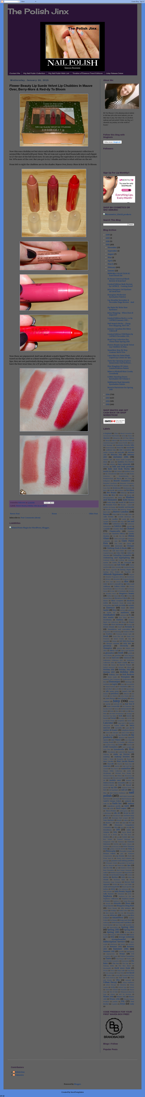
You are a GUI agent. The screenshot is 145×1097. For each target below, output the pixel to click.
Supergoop (130, 951)
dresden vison (111, 593)
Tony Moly (120, 973)
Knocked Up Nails (109, 716)
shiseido (117, 903)
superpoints (110, 954)
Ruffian (105, 889)
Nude (132, 820)
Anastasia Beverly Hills (125, 445)
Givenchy (124, 646)
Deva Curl (109, 582)
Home (54, 514)
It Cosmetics (123, 687)
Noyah (119, 820)
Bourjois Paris (111, 505)
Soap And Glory (126, 920)
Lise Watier (116, 740)
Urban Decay (110, 982)
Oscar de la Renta (110, 834)
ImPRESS (106, 684)
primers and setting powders (122, 861)
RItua (130, 877)
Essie (123, 608)
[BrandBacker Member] (114, 1038)
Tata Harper (120, 959)
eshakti (131, 605)
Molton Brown (108, 783)
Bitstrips (124, 493)
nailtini (131, 803)
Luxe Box (106, 749)
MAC (131, 749)
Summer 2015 (109, 951)
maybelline (126, 768)
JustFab (108, 704)
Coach (129, 551)
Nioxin (108, 815)
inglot (114, 684)
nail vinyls (115, 799)
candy (124, 519)
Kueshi (105, 718)
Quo (129, 865)
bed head (128, 478)
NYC (130, 823)
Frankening (117, 631)
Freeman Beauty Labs (124, 634)
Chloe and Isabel (119, 538)
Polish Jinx (20, 1072)
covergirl (127, 562)
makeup (106, 757)
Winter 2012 (121, 997)
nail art (124, 790)
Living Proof (108, 742)
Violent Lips (122, 987)
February (112, 267)
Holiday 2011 (108, 669)
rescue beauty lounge (117, 875)
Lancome (108, 723)
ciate (116, 541)
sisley (132, 910)
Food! (120, 627)
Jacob (117, 689)
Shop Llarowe (108, 906)
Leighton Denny (128, 730)
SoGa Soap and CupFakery (122, 922)
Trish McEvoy (110, 977)
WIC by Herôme (125, 994)
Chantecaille (114, 531)
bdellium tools (129, 471)
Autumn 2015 (107, 459)
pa (118, 837)
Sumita (122, 944)
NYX (105, 825)
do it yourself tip (116, 584)
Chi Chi (121, 536)
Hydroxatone (127, 679)
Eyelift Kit (111, 612)
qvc (117, 868)
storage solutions (126, 937)
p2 (113, 837)
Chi (114, 536)
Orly (115, 832)
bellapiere (106, 481)
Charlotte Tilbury (118, 534)
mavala (105, 768)
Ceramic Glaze (118, 529)
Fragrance (106, 631)
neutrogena (124, 811)
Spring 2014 (129, 930)
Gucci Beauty (107, 655)
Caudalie (106, 529)
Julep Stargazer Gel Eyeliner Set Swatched (119, 290)
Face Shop (123, 617)
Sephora (107, 896)
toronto (117, 975)
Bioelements (127, 488)
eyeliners (125, 612)
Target (115, 956)
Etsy (114, 610)
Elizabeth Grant (117, 603)
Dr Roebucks (121, 591)
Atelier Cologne (108, 452)
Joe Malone (114, 696)
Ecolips (129, 596)
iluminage (128, 682)
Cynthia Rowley (129, 567)
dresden (131, 591)
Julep (116, 701)
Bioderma (116, 488)
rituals (105, 880)
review (130, 875)
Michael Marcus (108, 776)
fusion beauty (119, 639)
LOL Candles (120, 742)
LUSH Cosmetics (110, 747)
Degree (131, 574)
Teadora (129, 959)
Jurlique (131, 701)
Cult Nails (121, 565)
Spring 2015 (113, 932)
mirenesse (106, 778)
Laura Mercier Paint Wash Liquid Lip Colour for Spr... (120, 356)
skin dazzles (110, 913)
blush (120, 497)
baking (112, 464)
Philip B (131, 849)
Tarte (108, 958)
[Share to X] (49, 503)
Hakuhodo (127, 658)
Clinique (130, 546)
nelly (111, 808)
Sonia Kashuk (108, 925)
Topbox (109, 975)
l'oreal (113, 718)
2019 (108, 235)
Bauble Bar (107, 471)
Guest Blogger (129, 655)
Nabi (104, 790)
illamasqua (114, 681)
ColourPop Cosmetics (122, 555)
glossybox (109, 653)
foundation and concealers (119, 629)
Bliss (113, 495)
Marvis (119, 764)
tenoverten (125, 961)
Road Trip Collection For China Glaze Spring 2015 (119, 340)
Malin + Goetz (108, 759)
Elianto (105, 600)
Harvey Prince (125, 665)
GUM (107, 658)
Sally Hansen (108, 894)
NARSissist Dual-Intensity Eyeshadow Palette (119, 383)
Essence (110, 607)
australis (120, 452)
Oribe (129, 830)
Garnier (106, 641)
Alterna (114, 440)
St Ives (127, 932)
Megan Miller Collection (112, 771)
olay (127, 827)
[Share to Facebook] (51, 503)
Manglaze (120, 759)
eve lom (122, 610)
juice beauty (122, 698)
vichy (113, 987)
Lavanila (118, 728)
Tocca (113, 970)
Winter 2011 (108, 997)
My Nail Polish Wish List (58, 73)
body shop (111, 502)
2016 (108, 241)
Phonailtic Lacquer (125, 851)
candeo (105, 519)
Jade (122, 689)
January (111, 271)
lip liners (112, 735)
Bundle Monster (111, 509)
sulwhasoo (113, 944)
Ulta (118, 980)
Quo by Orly (108, 868)
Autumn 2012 (116, 455)
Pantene (121, 842)
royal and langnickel (111, 887)
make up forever (121, 754)
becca (119, 478)
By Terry (122, 514)
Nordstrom (117, 815)
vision (108, 989)
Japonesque (130, 689)
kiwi (126, 711)
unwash (128, 980)
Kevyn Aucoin (126, 709)
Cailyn (130, 514)
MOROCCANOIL (108, 785)
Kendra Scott (107, 709)
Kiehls (105, 711)
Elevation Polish (121, 598)
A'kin (116, 433)
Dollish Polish (119, 586)
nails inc (106, 803)
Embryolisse (107, 605)
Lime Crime (125, 732)
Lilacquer (116, 732)
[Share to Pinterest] (53, 503)
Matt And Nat (127, 766)
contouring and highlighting (116, 558)
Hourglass (125, 677)
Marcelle (110, 764)
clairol (129, 543)
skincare (114, 915)
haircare (115, 658)
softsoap (106, 922)
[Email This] (45, 503)
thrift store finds (122, 968)
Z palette (115, 1004)
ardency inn (111, 450)
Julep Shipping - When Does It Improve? (120, 314)
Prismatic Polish (111, 863)
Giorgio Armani (112, 643)
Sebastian (121, 894)
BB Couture (118, 471)
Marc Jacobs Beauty (125, 761)
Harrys (113, 665)
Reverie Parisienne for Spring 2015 (120, 388)
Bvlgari (114, 514)
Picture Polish (109, 854)
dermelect (116, 579)
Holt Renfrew (128, 674)
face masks (108, 617)
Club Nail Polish (118, 551)
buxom (106, 514)
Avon (105, 462)
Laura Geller (119, 725)
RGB (123, 877)
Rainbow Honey (126, 868)
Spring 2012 (127, 927)
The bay (115, 963)
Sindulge (113, 910)
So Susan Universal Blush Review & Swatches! (118, 280)
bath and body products (123, 466)
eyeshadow (109, 615)
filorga (123, 622)
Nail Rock (106, 799)
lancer (129, 720)
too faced (130, 973)
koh (120, 716)
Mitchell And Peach (119, 778)
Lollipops (131, 742)
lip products (42, 506)
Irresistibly (130, 684)
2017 (108, 238)
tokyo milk (121, 970)
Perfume (106, 846)
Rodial (115, 884)
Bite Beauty (112, 493)
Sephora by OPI (125, 896)
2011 (108, 404)
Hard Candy (122, 662)
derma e (108, 579)
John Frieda (125, 696)
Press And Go (108, 858)
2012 (108, 401)
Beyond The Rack (111, 485)
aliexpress (116, 438)
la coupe (122, 718)
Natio (105, 808)
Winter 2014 (115, 999)
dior (126, 581)
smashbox (117, 917)
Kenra (117, 709)
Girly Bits (127, 643)
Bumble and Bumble (126, 507)
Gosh (120, 653)
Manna (129, 759)
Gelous (114, 641)
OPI (118, 829)
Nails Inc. (117, 803)
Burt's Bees (107, 512)
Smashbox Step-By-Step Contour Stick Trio (117, 351)
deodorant (130, 577)
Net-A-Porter (111, 811)
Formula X (129, 627)
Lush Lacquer (127, 747)
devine (118, 582)
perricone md (116, 846)
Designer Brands (128, 579)
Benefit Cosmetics (122, 481)
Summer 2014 (120, 949)
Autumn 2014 (120, 457)
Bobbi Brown (128, 500)
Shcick (108, 903)
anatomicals (110, 447)
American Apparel (109, 443)
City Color (118, 543)
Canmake (114, 521)
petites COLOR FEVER (117, 849)
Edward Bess (107, 598)
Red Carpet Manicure (124, 870)
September (112, 251)
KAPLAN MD (117, 704)
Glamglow (107, 648)
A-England (107, 433)
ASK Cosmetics (125, 450)
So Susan (113, 920)
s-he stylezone (123, 889)
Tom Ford (130, 970)
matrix (117, 766)
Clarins (106, 546)
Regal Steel (128, 872)
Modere (128, 780)
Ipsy (122, 684)
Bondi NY (122, 502)
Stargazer (113, 934)
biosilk (112, 490)
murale (105, 787)
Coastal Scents (108, 553)
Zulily (132, 1004)
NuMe (117, 823)
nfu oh (117, 813)
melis (129, 771)
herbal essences (109, 667)
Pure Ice (120, 865)
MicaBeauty (107, 773)
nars (126, 806)
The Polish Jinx (38, 11)
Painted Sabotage (124, 839)
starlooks (123, 935)
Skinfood (124, 915)
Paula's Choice (127, 844)
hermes (121, 667)
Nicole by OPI (128, 813)
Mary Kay (128, 764)
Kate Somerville (113, 706)
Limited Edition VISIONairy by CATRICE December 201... (120, 335)
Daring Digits (125, 570)
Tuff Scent (123, 978)
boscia (131, 502)
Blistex (121, 495)
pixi (121, 853)
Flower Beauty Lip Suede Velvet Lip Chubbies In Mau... (121, 346)
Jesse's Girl (126, 691)
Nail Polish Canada (125, 796)
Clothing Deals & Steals (117, 548)
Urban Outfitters (128, 982)
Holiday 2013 (109, 672)
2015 (108, 245)
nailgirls (128, 801)
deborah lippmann (113, 574)
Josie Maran (110, 698)
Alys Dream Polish (126, 440)
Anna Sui (120, 448)
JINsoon (126, 694)
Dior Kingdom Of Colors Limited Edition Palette (118, 367)
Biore (105, 490)
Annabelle (130, 448)
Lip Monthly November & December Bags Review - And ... (121, 302)
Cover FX (116, 562)
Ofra (116, 827)
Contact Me (14, 73)
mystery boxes (127, 787)
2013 (108, 398)
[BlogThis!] (47, 503)
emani (129, 603)
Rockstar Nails (119, 879)
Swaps (122, 954)
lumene (129, 745)
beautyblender (124, 476)
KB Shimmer (127, 706)
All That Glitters (128, 438)
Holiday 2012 (124, 669)
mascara (107, 766)
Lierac (108, 732)
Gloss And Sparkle (127, 650)
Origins (106, 832)
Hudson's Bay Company (111, 679)
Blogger (77, 1084)
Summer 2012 (116, 946)
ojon (122, 827)
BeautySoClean (108, 478)
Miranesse (128, 776)
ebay (122, 596)
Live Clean (128, 740)
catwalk (129, 526)
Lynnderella (119, 749)
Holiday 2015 (114, 675)
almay (107, 440)
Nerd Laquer (121, 808)
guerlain (118, 655)
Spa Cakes (119, 925)
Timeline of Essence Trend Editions (88, 73)
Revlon (115, 877)
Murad (128, 785)
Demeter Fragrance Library (115, 577)
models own (115, 780)
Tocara (105, 970)
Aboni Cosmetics (126, 433)
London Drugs (110, 745)
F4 (130, 615)
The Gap (125, 963)
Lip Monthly (123, 735)
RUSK (113, 889)
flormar (129, 624)
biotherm (120, 490)
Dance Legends (111, 569)
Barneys (106, 466)
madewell (121, 752)
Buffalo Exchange (109, 507)
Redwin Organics (116, 872)
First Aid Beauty (117, 624)
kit (122, 711)
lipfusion (122, 737)
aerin (123, 436)
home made (112, 677)
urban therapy (111, 985)
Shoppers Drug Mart (125, 906)
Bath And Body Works (119, 469)
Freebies (109, 634)
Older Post (93, 514)
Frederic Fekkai (128, 631)
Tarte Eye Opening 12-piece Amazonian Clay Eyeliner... (120, 362)
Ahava (130, 436)
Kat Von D (129, 704)
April (110, 261)
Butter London (121, 511)
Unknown (19, 1075)
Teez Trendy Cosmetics (111, 961)
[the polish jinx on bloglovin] (112, 143)
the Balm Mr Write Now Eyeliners (117, 308)
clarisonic (119, 546)
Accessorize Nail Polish (111, 436)
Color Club (120, 553)
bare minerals (124, 464)
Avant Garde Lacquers (124, 459)
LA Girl (129, 718)
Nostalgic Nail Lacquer (120, 818)
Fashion (119, 620)
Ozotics (106, 837)
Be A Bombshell (111, 474)
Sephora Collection (110, 899)
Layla (127, 728)
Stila (112, 937)
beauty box (123, 474)
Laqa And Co (122, 723)
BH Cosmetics (124, 485)
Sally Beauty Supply (122, 891)
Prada (130, 856)
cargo (122, 521)
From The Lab (118, 636)
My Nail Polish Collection (34, 73)
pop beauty (119, 856)
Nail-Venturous (127, 799)
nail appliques (113, 790)
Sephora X (116, 901)
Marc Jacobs (108, 761)
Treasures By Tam (128, 975)
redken (105, 872)
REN (104, 875)
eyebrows (131, 610)
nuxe (124, 823)
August (111, 254)
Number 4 (109, 823)
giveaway (107, 646)
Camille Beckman (124, 517)
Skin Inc (120, 913)
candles (115, 519)
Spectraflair (114, 927)
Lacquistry (120, 720)
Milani (119, 776)
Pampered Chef (108, 842)
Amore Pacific (122, 443)
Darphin (128, 572)
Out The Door (126, 834)
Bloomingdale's (108, 497)
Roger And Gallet (126, 884)
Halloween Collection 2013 (113, 660)
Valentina (123, 985)
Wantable (124, 989)
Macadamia (111, 752)
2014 (108, 394)
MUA (120, 785)
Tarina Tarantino (127, 956)
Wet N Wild (114, 992)
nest (132, 808)
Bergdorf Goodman (110, 483)
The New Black (125, 966)
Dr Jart (112, 591)
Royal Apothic (127, 887)
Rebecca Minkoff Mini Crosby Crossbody (120, 372)
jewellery (115, 693)
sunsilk (121, 951)
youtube (115, 1001)
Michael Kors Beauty (123, 773)
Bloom (129, 495)
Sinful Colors (123, 910)
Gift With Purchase (126, 641)
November (112, 247)
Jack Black (108, 689)
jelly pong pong (112, 691)
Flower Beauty (21, 506)
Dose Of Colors (120, 589)
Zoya (122, 1003)
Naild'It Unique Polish (112, 801)
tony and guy (109, 973)
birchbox (130, 490)
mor (130, 783)
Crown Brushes (108, 565)
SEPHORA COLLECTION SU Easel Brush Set (119, 274)
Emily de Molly (119, 605)
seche (130, 894)
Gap (129, 639)
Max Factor (114, 768)
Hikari (129, 667)
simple (105, 910)
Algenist (106, 438)
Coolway (121, 560)
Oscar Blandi (126, 832)
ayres (112, 462)
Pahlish (124, 837)
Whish (112, 994)
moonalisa (122, 783)
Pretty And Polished (124, 858)
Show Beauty (112, 908)
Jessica (105, 694)
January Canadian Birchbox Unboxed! (119, 330)
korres (129, 716)
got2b (130, 653)
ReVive (105, 877)
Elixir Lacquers (117, 601)
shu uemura (126, 908)
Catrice (117, 526)
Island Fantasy (110, 686)
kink (111, 711)
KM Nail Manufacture (116, 713)
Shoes (127, 903)
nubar (126, 820)
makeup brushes (122, 757)
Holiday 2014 (32, 506)
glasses (119, 648)
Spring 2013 (113, 929)
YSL (123, 1001)
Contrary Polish (109, 560)
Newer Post (15, 514)
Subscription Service (114, 941)
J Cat (132, 686)
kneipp (129, 713)
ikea (104, 682)
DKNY (105, 584)
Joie (133, 696)
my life (114, 787)
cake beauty (108, 517)
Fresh (105, 636)
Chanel (130, 528)
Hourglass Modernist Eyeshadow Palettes (117, 296)
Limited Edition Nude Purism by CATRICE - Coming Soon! (120, 285)
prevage (106, 861)
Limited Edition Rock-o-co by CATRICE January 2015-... (120, 319)
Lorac (120, 745)
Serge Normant (128, 901)
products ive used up (127, 863)
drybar (109, 596)
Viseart (131, 987)
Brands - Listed (126, 505)
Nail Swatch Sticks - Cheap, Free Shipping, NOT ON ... (119, 324)
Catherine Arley (118, 524)
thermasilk (107, 968)
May (110, 257)
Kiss (117, 711)
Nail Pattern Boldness (117, 793)
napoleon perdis (114, 806)
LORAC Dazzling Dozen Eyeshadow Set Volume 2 (119, 378)
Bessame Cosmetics (127, 483)
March (111, 264)
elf (131, 598)
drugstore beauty (126, 593)
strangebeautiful (119, 939)
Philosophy (111, 851)
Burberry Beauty (126, 509)
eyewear (123, 615)
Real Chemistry (108, 870)
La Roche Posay (108, 720)
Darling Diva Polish (111, 572)
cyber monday (116, 567)
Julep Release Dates (114, 73)
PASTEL (116, 844)
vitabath (115, 989)
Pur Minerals (110, 865)
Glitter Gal (114, 651)
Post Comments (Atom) (30, 518)
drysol (116, 596)
